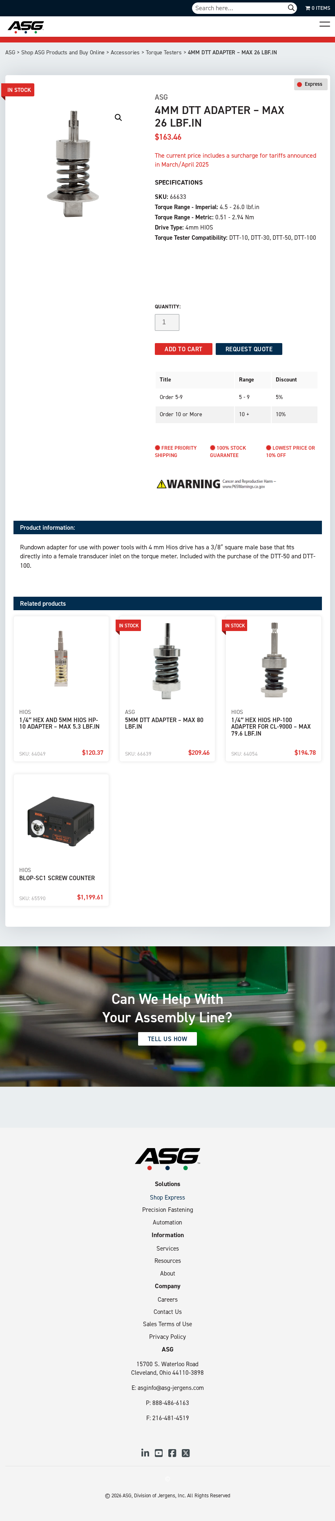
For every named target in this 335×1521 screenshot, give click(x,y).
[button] (118, 117)
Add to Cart (184, 349)
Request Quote (249, 349)
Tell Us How (168, 1039)
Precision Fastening (167, 1209)
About (167, 1273)
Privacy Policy (167, 1336)
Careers (168, 1299)
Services (167, 1248)
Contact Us (168, 1312)
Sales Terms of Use (167, 1324)
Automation (167, 1222)
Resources (167, 1261)
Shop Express (167, 1197)
